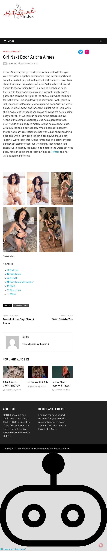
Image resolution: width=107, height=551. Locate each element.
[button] (53, 502)
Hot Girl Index (29, 448)
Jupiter (14, 63)
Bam (67, 448)
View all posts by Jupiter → (35, 344)
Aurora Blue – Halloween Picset (61, 384)
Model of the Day (12, 51)
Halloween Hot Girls (38, 382)
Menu (10, 41)
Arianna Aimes (21, 305)
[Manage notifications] (101, 545)
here (53, 429)
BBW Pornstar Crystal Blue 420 (11, 384)
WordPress (55, 448)
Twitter (55, 151)
